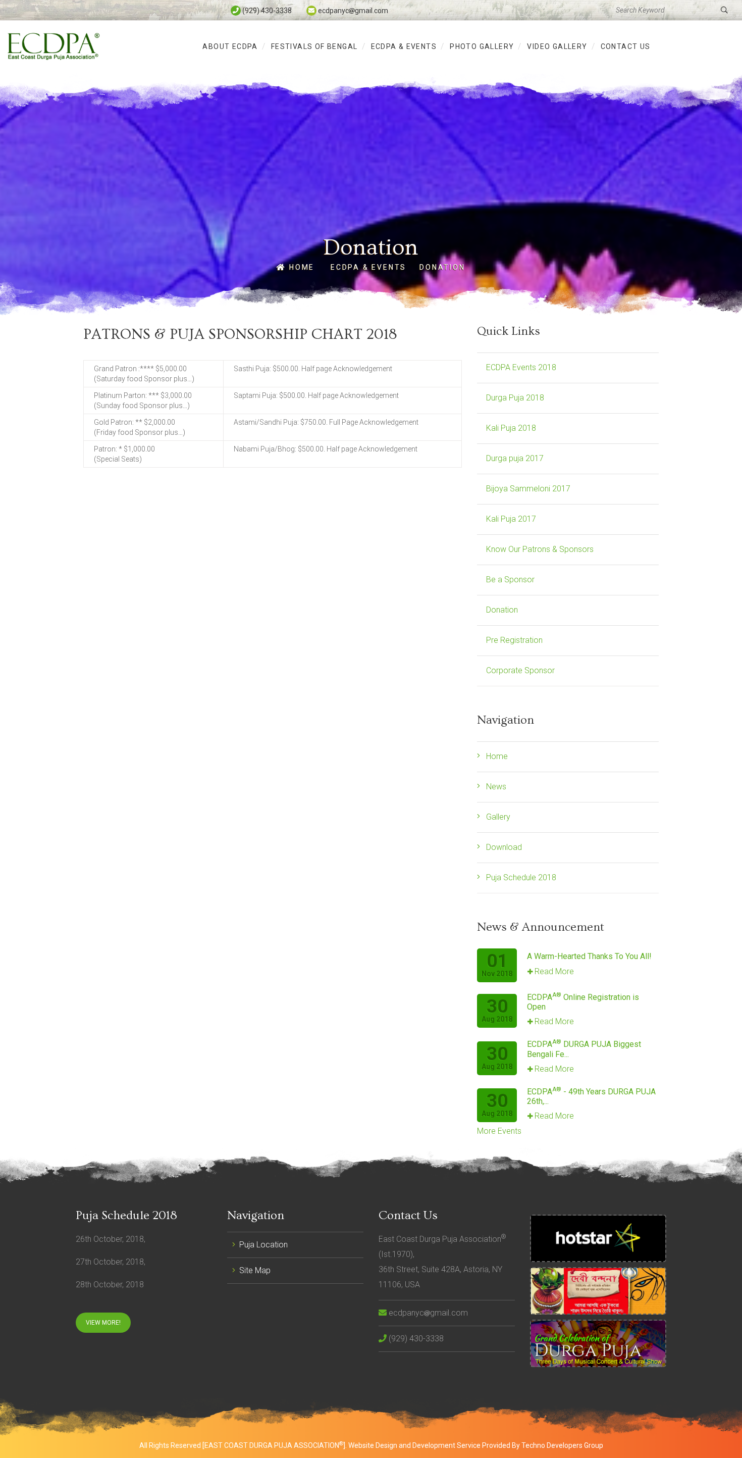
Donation (442, 267)
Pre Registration (514, 640)
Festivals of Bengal (314, 46)
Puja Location (263, 1244)
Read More (554, 971)
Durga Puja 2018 (515, 398)
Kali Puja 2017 (511, 519)
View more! (103, 1322)
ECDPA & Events (404, 46)
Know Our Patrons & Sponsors (540, 549)
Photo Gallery (482, 46)
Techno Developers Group (562, 1445)
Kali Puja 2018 (511, 428)
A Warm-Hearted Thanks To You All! (589, 956)
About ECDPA (229, 46)
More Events (499, 1131)
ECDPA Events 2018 (521, 367)
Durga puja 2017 (515, 458)
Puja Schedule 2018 (521, 877)
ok (724, 10)
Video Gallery (557, 46)
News (496, 786)
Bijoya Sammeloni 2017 (528, 488)
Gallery (498, 817)
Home (300, 267)
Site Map (255, 1270)
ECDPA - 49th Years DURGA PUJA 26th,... (591, 1096)
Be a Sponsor (510, 579)
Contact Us (626, 46)
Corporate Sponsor (520, 670)
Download (504, 847)
